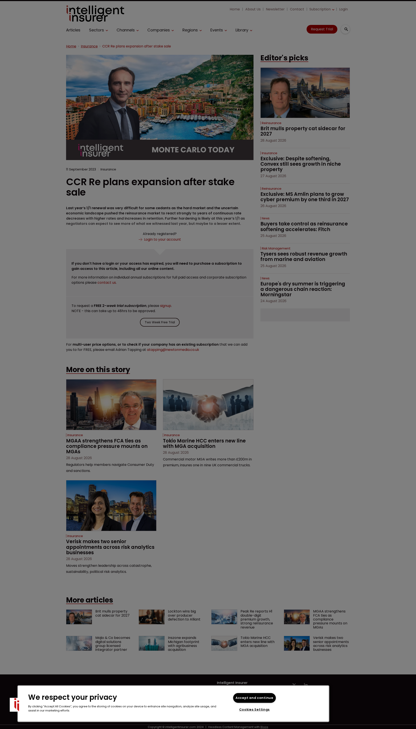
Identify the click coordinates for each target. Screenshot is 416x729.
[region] (173, 703)
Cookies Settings (254, 709)
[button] (17, 705)
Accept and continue (254, 698)
